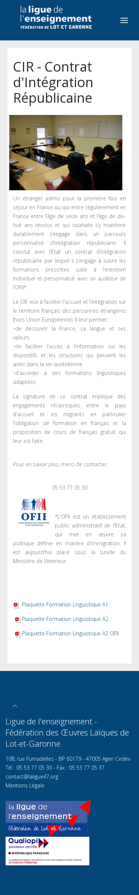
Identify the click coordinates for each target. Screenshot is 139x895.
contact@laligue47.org (32, 776)
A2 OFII (70, 633)
